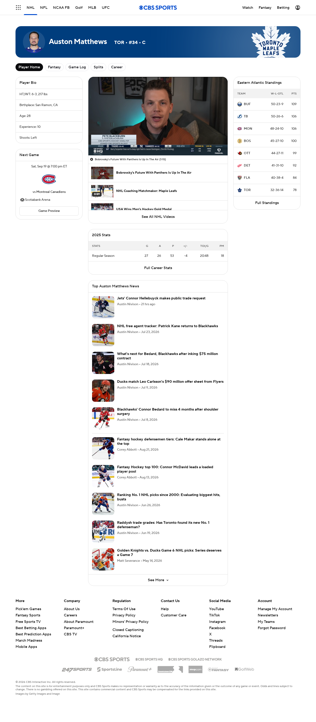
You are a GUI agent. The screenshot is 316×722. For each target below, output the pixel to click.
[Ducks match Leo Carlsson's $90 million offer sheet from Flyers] (103, 391)
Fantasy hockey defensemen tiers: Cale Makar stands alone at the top (168, 441)
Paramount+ (74, 628)
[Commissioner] (170, 667)
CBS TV (70, 634)
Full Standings (267, 203)
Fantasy (54, 67)
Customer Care (173, 615)
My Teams (266, 621)
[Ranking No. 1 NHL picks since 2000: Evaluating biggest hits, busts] (103, 504)
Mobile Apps (26, 646)
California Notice (126, 636)
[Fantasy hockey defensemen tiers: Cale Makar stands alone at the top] (103, 448)
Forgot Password (272, 628)
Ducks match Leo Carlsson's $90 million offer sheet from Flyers (170, 381)
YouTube (216, 609)
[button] (18, 7)
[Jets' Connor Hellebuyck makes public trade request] (103, 307)
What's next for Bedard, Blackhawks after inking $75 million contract (167, 356)
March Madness (28, 640)
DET (247, 165)
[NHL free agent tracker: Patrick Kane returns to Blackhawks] (103, 335)
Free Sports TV (28, 621)
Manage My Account (275, 609)
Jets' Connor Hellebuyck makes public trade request (161, 298)
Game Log (77, 67)
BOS (247, 141)
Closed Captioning (128, 630)
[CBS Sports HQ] (149, 658)
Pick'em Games (28, 609)
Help (165, 609)
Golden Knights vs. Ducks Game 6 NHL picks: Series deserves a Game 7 (169, 552)
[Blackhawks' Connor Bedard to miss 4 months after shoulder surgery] (103, 418)
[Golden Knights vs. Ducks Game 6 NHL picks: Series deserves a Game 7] (103, 559)
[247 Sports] (77, 668)
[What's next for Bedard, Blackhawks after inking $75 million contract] (103, 363)
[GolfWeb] (244, 669)
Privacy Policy (123, 615)
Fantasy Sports (27, 615)
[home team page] (49, 179)
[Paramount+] (140, 668)
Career (117, 67)
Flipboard (217, 646)
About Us (72, 609)
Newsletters (268, 615)
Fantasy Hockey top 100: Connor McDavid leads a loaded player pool (165, 469)
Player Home (29, 67)
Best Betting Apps (30, 628)
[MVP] (195, 667)
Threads (216, 640)
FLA (247, 178)
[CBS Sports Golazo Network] (195, 658)
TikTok (214, 615)
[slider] (158, 142)
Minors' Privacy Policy (130, 621)
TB (246, 116)
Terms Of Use (124, 609)
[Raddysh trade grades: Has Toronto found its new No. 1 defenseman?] (103, 532)
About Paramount (78, 621)
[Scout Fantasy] (218, 669)
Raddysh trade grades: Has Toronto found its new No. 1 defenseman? (163, 524)
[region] (158, 116)
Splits (98, 67)
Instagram (217, 621)
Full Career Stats (158, 268)
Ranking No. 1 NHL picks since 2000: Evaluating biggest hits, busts (168, 497)
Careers (70, 615)
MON (248, 129)
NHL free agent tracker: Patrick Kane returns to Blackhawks (167, 326)
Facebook (217, 628)
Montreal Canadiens (51, 192)
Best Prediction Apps (33, 634)
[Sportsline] (109, 668)
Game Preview (49, 211)
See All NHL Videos (158, 216)
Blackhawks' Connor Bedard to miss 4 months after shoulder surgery (167, 411)
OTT (247, 153)
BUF (247, 104)
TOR (247, 190)
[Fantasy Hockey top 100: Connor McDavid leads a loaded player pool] (103, 476)
